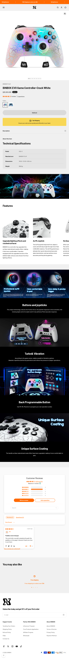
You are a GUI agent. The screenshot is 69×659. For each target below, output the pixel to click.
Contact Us (6, 638)
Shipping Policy (7, 629)
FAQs (4, 635)
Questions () (20, 517)
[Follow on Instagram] (12, 646)
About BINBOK (51, 626)
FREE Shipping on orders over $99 (20, 2)
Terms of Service (52, 629)
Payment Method (52, 635)
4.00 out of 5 (38, 481)
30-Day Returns (44, 2)
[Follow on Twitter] (8, 646)
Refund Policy (7, 632)
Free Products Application (31, 629)
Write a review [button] (24, 500)
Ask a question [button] (45, 500)
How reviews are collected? (12, 548)
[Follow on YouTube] (17, 646)
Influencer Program (29, 626)
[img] (9, 529)
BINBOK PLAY (7, 84)
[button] (7, 96)
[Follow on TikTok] (21, 646)
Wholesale (26, 635)
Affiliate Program (28, 632)
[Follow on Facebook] (4, 646)
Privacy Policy (51, 632)
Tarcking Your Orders (9, 626)
